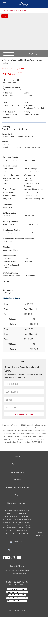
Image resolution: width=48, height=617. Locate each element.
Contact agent (9, 54)
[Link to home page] (24, 4)
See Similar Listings (12, 88)
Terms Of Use (16, 589)
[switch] (31, 54)
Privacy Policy (16, 592)
